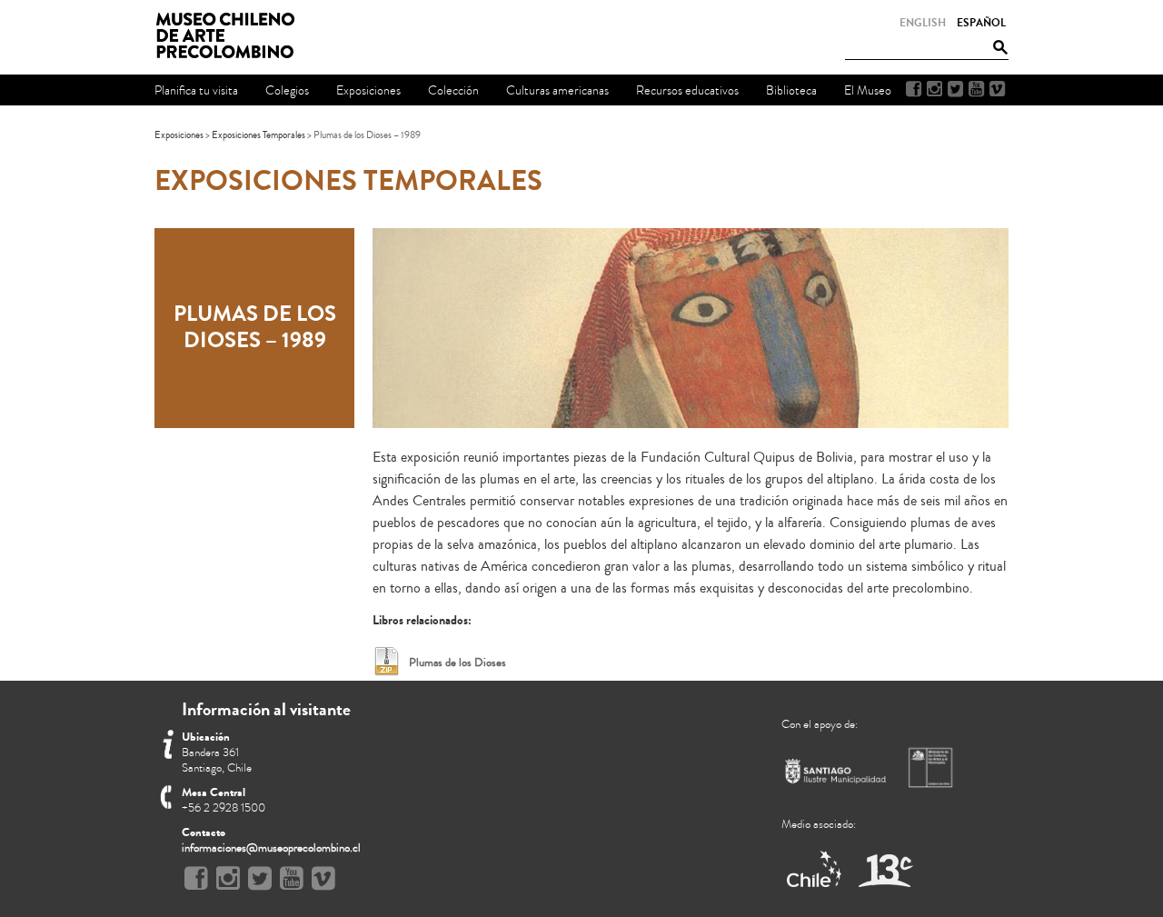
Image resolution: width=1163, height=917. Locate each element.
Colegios (287, 90)
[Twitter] (955, 89)
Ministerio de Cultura (932, 767)
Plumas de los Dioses (457, 662)
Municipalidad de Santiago (835, 775)
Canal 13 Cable (885, 870)
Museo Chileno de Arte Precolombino (230, 36)
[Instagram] (934, 89)
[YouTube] (976, 89)
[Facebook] (913, 89)
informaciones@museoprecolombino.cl (271, 848)
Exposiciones (179, 135)
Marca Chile (815, 870)
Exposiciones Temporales (258, 135)
